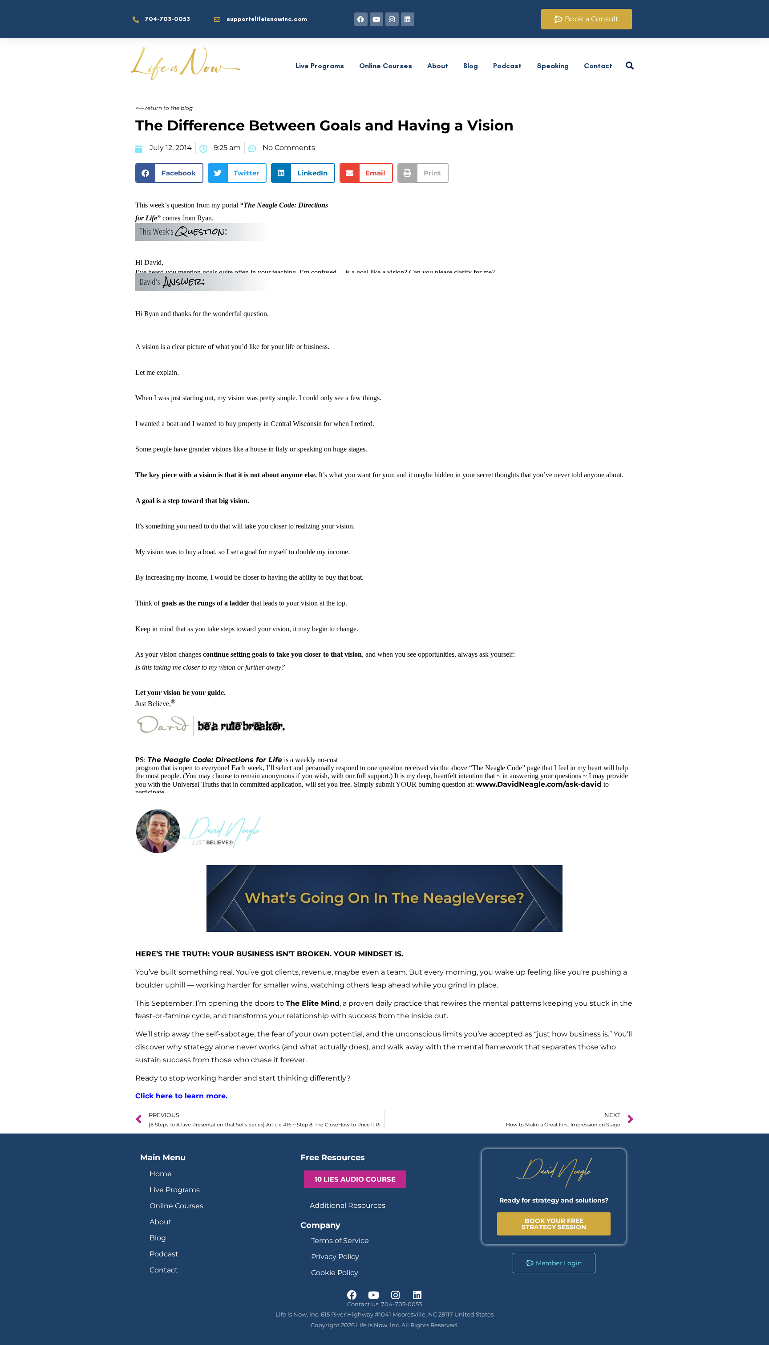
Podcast (507, 65)
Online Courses (385, 65)
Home (161, 1174)
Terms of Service (340, 1240)
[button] (169, 173)
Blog (470, 65)
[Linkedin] (407, 19)
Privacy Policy (335, 1256)
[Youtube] (376, 19)
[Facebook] (361, 19)
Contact (598, 65)
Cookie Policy (334, 1272)
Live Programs (319, 65)
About (437, 65)
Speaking (553, 65)
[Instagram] (392, 19)
